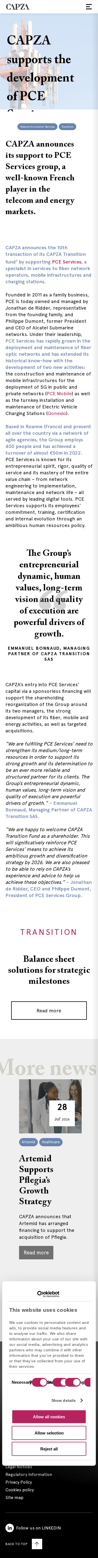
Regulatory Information (28, 1474)
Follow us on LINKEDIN (38, 1528)
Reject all (49, 1449)
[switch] (60, 1382)
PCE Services (66, 262)
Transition (68, 126)
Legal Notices (18, 1466)
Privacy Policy (18, 1482)
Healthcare (51, 1142)
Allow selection (49, 1432)
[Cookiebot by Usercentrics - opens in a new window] (35, 1294)
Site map (14, 1497)
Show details (63, 1400)
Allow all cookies (49, 1416)
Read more (48, 1010)
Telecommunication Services (37, 126)
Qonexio (57, 413)
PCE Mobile (59, 393)
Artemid (28, 1142)
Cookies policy (19, 1489)
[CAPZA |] (18, 6)
